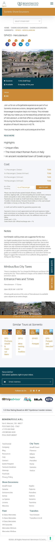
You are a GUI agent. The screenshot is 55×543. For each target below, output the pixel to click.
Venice (32, 470)
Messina (5, 506)
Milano (32, 454)
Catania (5, 489)
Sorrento (33, 467)
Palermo (32, 489)
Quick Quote (51, 266)
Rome (32, 464)
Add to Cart (43, 187)
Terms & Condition (9, 467)
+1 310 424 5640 (8, 429)
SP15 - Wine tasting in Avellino (21, 345)
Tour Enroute (34, 514)
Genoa (4, 496)
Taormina (32, 502)
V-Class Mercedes (9, 521)
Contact (5, 460)
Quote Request (8, 464)
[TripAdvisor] (11, 399)
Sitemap (5, 470)
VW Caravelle (7, 524)
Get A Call (51, 282)
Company (5, 447)
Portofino (33, 460)
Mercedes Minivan (9, 528)
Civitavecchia (7, 492)
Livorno (5, 502)
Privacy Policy (7, 477)
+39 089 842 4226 (8, 432)
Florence (33, 450)
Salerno (32, 496)
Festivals (5, 473)
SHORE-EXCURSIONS (19, 27)
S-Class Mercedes (9, 518)
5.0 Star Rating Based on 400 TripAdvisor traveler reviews (27, 410)
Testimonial (6, 444)
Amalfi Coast (34, 447)
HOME (6, 27)
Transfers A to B (36, 518)
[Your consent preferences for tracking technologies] (50, 538)
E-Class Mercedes (9, 514)
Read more (9, 135)
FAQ (3, 457)
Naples (32, 457)
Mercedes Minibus (9, 531)
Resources (6, 454)
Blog (3, 450)
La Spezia (6, 499)
